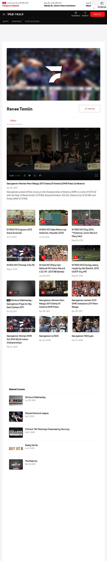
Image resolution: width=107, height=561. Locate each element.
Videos (13, 120)
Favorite (91, 108)
